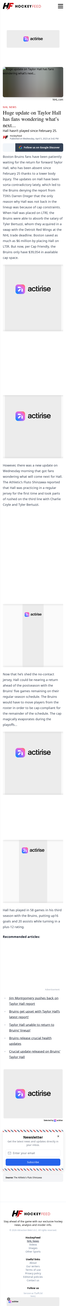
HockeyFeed (16, 135)
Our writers (33, 1266)
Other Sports (33, 1251)
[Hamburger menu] (60, 6)
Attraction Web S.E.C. (27, 1230)
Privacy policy (33, 1273)
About (33, 1262)
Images (33, 1248)
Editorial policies (33, 1276)
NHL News (33, 1241)
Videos (33, 1244)
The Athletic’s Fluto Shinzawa (28, 1177)
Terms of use (33, 1269)
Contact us (33, 1280)
